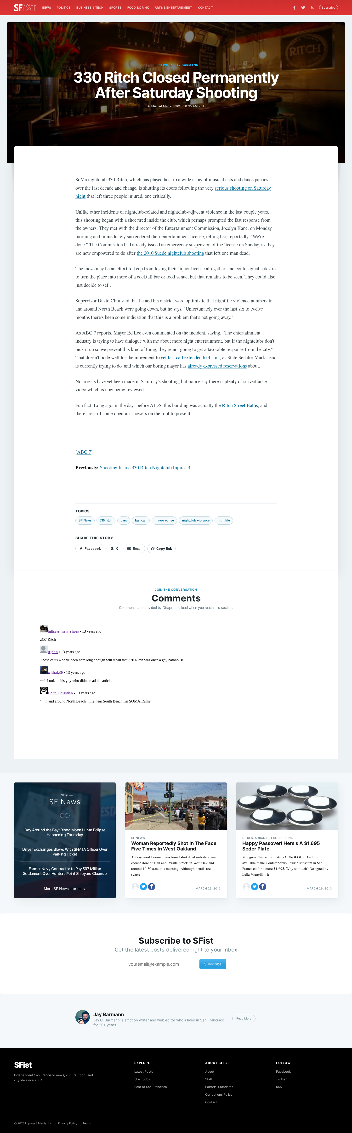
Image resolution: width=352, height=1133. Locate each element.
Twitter (281, 1079)
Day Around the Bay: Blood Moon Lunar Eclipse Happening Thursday (64, 832)
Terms (87, 1123)
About (209, 1071)
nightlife (224, 520)
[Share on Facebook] (152, 887)
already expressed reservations (217, 365)
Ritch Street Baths (240, 405)
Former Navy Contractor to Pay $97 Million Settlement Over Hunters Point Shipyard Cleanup (65, 871)
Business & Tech (89, 7)
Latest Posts (143, 1071)
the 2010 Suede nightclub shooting (170, 252)
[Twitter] (303, 7)
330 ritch (106, 520)
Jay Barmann (187, 65)
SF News (160, 65)
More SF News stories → (65, 888)
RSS (279, 1087)
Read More (243, 1018)
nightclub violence (196, 520)
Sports (115, 7)
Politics (64, 7)
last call (141, 520)
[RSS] (313, 7)
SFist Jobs (142, 1079)
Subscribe (328, 7)
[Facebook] (294, 8)
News (46, 7)
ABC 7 (84, 451)
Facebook (283, 1071)
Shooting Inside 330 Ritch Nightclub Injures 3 (145, 467)
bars (123, 520)
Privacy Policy (67, 1123)
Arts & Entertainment (173, 7)
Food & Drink (138, 7)
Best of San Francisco (150, 1087)
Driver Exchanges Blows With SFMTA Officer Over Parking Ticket (64, 851)
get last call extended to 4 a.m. (190, 357)
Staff (208, 1079)
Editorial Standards (219, 1087)
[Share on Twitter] (143, 887)
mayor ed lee (164, 520)
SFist (23, 1065)
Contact (205, 7)
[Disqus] (176, 683)
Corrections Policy (218, 1094)
